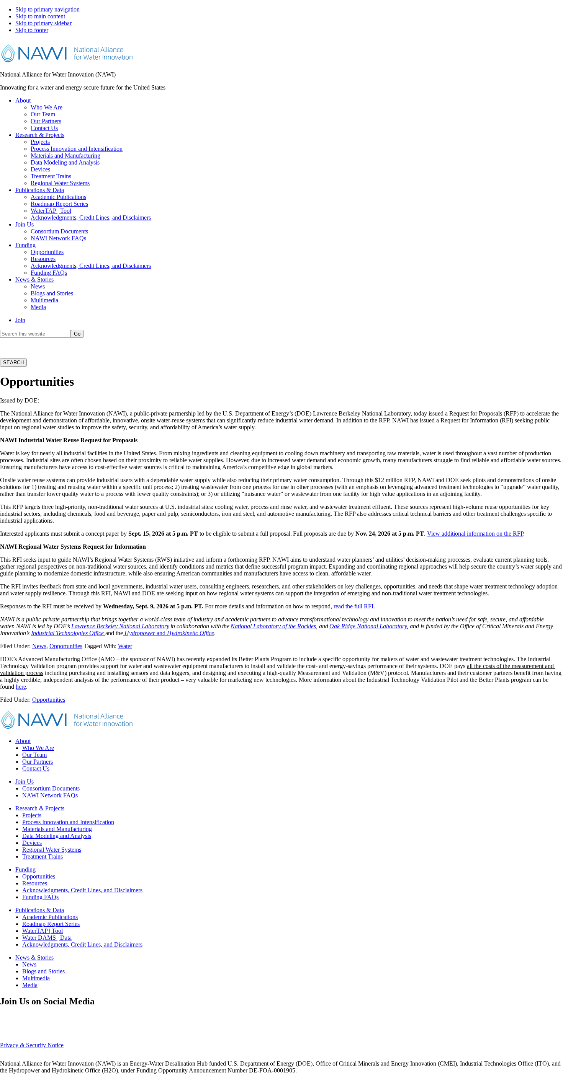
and (160, 633)
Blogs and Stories (43, 971)
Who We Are (38, 748)
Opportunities (65, 646)
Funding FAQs (40, 897)
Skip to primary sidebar (43, 23)
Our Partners (37, 761)
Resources (34, 883)
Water (125, 646)
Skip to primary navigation (47, 9)
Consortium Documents (51, 788)
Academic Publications (50, 917)
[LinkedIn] (280, 1023)
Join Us (24, 781)
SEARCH (13, 362)
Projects (31, 815)
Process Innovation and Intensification (68, 822)
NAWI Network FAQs (50, 795)
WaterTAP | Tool (42, 930)
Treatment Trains (42, 856)
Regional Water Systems (51, 849)
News (39, 646)
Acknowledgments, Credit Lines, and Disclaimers (82, 890)
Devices (32, 842)
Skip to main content (40, 16)
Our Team (34, 754)
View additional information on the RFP (475, 533)
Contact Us (35, 768)
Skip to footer (31, 30)
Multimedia (36, 978)
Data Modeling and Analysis (56, 836)
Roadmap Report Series (51, 924)
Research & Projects (39, 808)
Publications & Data (39, 910)
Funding (25, 869)
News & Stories (34, 957)
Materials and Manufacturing (57, 829)
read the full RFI (353, 606)
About (23, 741)
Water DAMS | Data (47, 937)
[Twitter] (298, 1023)
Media (30, 985)
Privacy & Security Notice (32, 1045)
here (21, 686)
